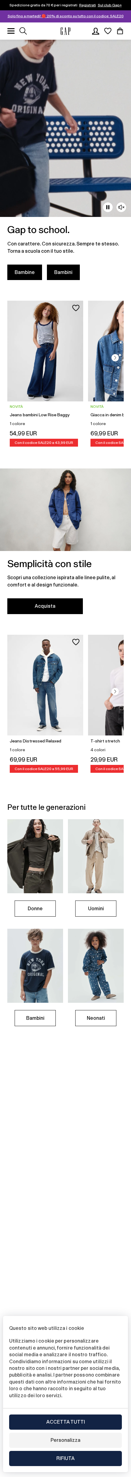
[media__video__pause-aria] (108, 207)
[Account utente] (95, 31)
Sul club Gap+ (110, 5)
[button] (115, 357)
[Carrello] (120, 31)
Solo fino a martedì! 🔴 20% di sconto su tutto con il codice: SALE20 (66, 16)
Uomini (96, 908)
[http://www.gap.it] (65, 31)
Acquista (45, 606)
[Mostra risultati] (23, 31)
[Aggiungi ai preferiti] (76, 308)
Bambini (63, 272)
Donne (35, 908)
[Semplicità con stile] (65, 544)
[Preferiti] (108, 31)
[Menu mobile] (11, 31)
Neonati (96, 1018)
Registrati (87, 5)
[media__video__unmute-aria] (121, 207)
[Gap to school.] (65, 163)
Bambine (25, 272)
